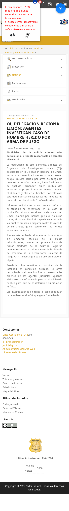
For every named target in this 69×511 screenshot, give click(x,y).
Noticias (16, 74)
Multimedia (18, 99)
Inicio (6, 375)
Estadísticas (9, 387)
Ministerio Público (13, 412)
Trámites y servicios (13, 379)
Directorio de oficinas (14, 352)
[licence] (10, 425)
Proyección (18, 66)
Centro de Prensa (12, 383)
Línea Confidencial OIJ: (15, 334)
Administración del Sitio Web (19, 348)
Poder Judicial (10, 404)
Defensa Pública (12, 408)
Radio (15, 91)
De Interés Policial (22, 58)
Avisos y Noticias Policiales (22, 118)
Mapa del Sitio (11, 391)
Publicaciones (19, 83)
